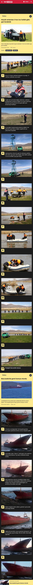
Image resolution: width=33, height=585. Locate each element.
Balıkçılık (15, 50)
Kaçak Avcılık (9, 50)
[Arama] (31, 2)
